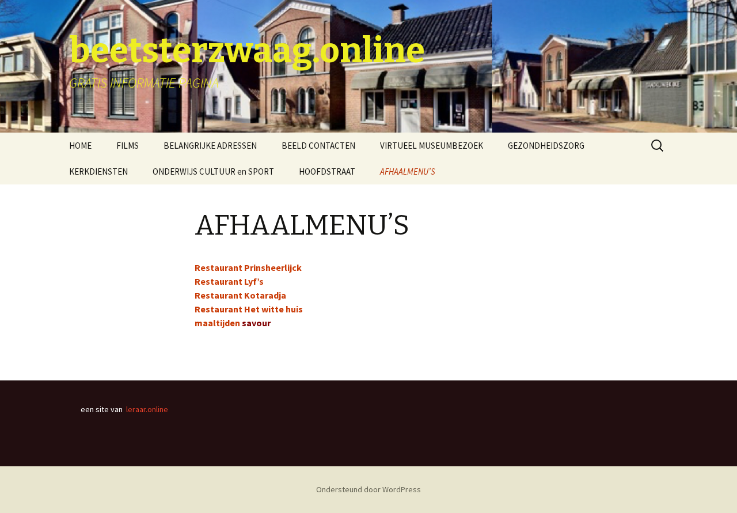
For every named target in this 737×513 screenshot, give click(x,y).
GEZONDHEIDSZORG (546, 145)
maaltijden (217, 323)
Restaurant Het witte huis (249, 309)
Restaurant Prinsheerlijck (248, 267)
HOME (80, 145)
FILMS (127, 145)
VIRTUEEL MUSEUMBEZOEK (431, 145)
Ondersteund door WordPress (368, 489)
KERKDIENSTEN (98, 171)
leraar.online (147, 409)
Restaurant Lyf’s (229, 281)
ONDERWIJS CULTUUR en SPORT (213, 171)
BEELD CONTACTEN (318, 145)
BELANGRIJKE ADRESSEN (210, 145)
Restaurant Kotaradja (240, 295)
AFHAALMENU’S (407, 171)
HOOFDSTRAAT (327, 171)
